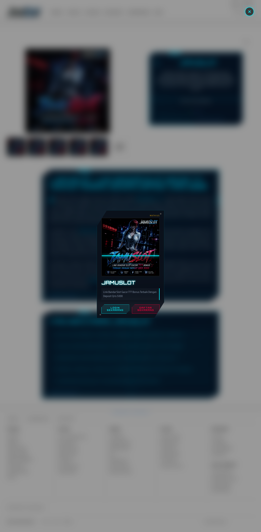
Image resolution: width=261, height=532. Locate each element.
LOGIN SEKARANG (115, 310)
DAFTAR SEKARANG (145, 310)
